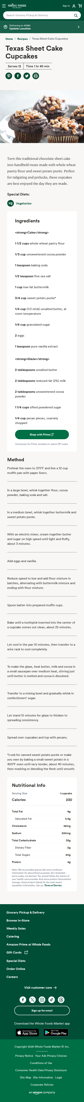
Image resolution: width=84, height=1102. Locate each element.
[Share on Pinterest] (8, 76)
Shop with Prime (40, 434)
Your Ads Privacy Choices (51, 1056)
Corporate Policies (41, 1084)
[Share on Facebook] (17, 76)
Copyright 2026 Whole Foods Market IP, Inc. (41, 1046)
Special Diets (15, 961)
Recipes (22, 39)
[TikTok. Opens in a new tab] (51, 999)
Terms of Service (53, 885)
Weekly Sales (16, 928)
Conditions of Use (41, 1063)
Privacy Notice (24, 1056)
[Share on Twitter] (26, 76)
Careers (12, 977)
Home (9, 39)
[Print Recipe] (35, 76)
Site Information (43, 1077)
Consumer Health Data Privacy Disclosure (41, 1070)
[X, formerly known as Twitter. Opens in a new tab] (32, 999)
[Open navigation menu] (4, 5)
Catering (12, 936)
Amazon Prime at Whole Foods (28, 944)
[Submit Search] (76, 15)
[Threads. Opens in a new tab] (61, 999)
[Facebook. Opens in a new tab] (23, 999)
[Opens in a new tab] (28, 1032)
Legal (58, 1077)
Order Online (15, 969)
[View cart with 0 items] (80, 5)
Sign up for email (42, 1010)
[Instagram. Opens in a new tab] (42, 999)
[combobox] (38, 15)
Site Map (25, 1077)
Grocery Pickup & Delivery (25, 912)
